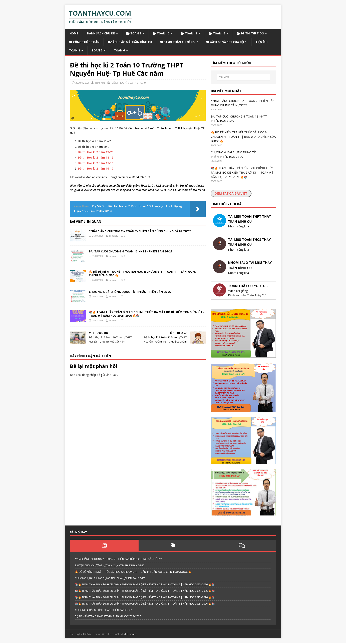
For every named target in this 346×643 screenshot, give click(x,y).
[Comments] (241, 545)
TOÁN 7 (97, 50)
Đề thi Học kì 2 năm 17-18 (95, 163)
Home (73, 33)
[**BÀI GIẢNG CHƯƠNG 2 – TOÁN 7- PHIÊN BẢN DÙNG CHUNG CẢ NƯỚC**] (78, 239)
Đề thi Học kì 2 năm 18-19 (95, 157)
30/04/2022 (82, 82)
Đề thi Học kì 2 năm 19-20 (95, 152)
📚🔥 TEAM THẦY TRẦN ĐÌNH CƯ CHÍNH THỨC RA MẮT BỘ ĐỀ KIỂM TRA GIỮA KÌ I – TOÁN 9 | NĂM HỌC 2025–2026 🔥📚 (146, 313)
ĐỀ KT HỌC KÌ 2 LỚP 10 (125, 82)
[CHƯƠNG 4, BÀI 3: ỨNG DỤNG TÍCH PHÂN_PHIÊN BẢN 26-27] (78, 300)
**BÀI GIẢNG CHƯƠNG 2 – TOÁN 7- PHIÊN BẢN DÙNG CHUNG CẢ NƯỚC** (140, 231)
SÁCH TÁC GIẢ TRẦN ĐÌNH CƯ (131, 42)
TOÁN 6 (119, 50)
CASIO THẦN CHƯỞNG (179, 42)
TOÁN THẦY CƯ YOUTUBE (248, 286)
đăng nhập (89, 375)
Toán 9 (135, 33)
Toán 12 (218, 33)
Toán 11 (190, 33)
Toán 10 (162, 33)
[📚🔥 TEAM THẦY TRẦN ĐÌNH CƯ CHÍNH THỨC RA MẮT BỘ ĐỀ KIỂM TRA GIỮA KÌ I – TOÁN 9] (78, 320)
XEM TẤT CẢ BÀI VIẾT (231, 193)
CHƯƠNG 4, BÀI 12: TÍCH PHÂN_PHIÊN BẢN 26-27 (103, 610)
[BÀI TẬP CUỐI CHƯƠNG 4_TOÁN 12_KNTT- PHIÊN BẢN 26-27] (78, 259)
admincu (100, 82)
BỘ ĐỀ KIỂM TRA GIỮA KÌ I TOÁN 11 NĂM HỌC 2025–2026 (108, 616)
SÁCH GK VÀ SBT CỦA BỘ (226, 42)
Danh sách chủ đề (100, 33)
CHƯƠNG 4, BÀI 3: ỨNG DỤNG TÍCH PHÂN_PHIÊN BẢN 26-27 (130, 292)
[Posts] (104, 545)
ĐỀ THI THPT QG (252, 33)
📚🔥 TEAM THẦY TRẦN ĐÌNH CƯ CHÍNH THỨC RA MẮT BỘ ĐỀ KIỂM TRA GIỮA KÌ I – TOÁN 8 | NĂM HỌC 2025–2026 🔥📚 (145, 591)
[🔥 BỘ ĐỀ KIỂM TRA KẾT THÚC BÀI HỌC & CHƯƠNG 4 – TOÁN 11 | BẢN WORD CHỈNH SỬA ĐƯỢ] (78, 279)
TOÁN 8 (74, 50)
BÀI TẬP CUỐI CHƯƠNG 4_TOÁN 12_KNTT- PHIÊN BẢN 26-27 (130, 251)
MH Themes (130, 634)
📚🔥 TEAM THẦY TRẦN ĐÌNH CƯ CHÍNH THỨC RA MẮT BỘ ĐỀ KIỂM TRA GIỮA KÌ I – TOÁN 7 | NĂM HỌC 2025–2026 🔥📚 (145, 597)
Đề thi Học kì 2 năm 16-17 (95, 168)
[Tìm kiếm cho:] (243, 77)
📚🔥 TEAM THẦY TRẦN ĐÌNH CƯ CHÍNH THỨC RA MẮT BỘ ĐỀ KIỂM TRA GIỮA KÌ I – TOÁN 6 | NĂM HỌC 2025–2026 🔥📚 (145, 603)
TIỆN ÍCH (261, 42)
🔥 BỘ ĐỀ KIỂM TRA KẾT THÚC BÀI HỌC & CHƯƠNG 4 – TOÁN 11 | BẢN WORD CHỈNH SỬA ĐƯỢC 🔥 (142, 273)
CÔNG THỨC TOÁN (86, 42)
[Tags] (173, 545)
